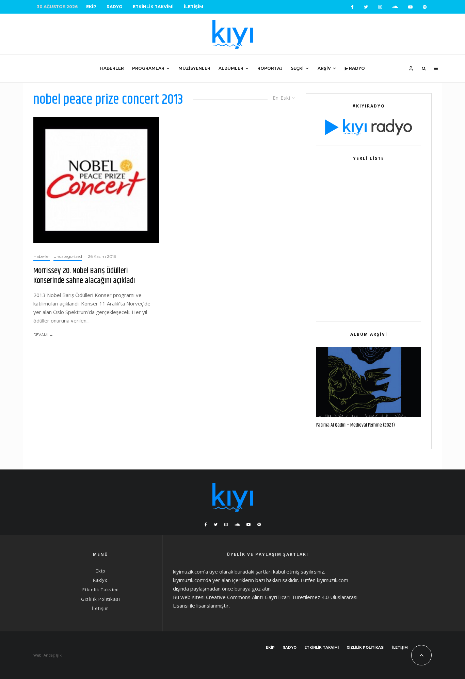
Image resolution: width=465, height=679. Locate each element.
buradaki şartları (253, 571)
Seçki (297, 68)
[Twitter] (366, 7)
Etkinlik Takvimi (153, 6)
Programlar (148, 68)
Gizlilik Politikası (100, 599)
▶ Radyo (355, 68)
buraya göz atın (253, 588)
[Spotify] (425, 7)
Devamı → (43, 334)
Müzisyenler (194, 68)
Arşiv (324, 68)
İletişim (193, 6)
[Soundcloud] (395, 7)
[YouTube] (410, 7)
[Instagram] (380, 7)
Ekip (91, 6)
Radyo (115, 6)
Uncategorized (67, 256)
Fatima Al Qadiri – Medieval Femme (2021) (355, 425)
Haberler (112, 68)
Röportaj (270, 68)
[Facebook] (352, 7)
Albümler (231, 68)
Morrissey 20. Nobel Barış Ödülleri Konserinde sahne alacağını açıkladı (84, 276)
